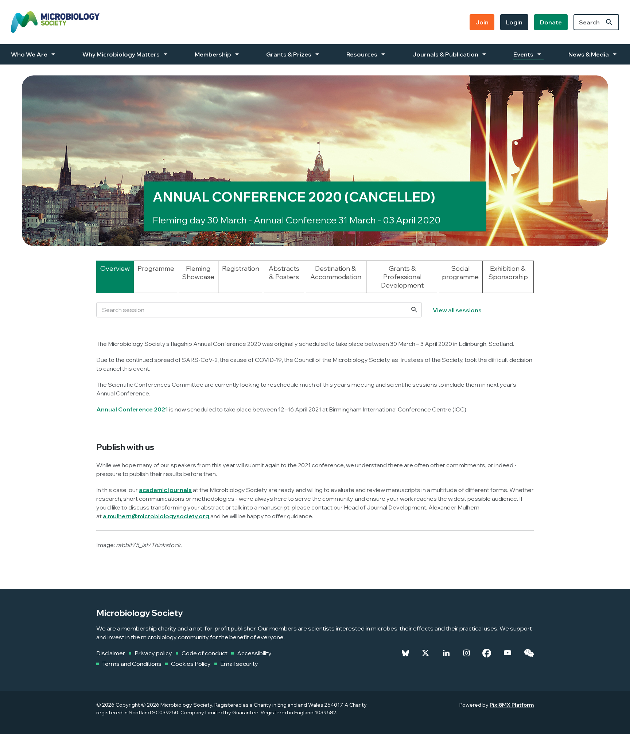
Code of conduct (205, 653)
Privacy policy (153, 653)
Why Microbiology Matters (121, 54)
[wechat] (529, 653)
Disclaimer (110, 653)
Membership (213, 54)
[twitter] (425, 653)
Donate (551, 22)
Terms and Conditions (132, 663)
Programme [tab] (155, 268)
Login (514, 22)
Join (482, 22)
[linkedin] (446, 653)
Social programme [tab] (460, 272)
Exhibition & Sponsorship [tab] (508, 272)
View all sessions (457, 310)
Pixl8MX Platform (512, 705)
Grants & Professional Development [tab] (402, 276)
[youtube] (507, 653)
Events (523, 54)
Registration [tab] (240, 268)
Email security (239, 663)
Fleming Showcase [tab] (198, 272)
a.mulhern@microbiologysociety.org (156, 516)
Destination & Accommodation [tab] (335, 272)
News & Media (588, 54)
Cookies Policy (191, 663)
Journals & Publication (445, 54)
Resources (361, 54)
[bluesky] (405, 653)
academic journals (165, 489)
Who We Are (29, 54)
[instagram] (466, 653)
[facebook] (486, 653)
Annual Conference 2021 (132, 409)
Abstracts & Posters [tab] (284, 272)
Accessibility (254, 653)
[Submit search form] (609, 22)
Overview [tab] (115, 268)
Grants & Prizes (288, 54)
